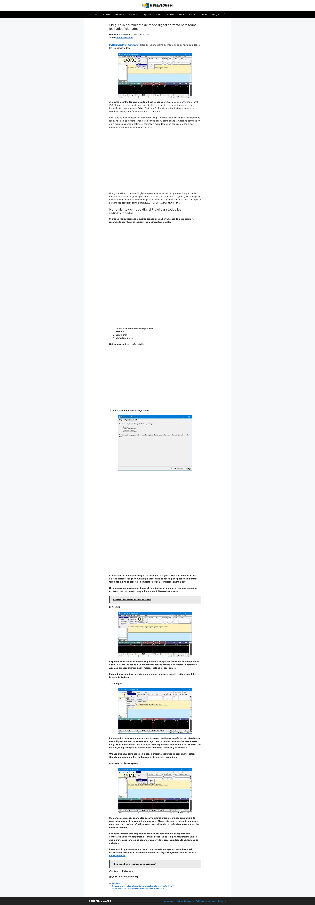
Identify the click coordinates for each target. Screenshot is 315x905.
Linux (181, 14)
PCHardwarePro (117, 45)
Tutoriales (170, 14)
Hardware (119, 14)
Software (106, 14)
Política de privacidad (206, 901)
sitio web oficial (117, 855)
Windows (94, 14)
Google (215, 14)
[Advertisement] (155, 149)
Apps (158, 14)
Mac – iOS (133, 14)
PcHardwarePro (124, 37)
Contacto (222, 901)
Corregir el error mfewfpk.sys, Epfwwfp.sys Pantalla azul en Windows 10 (143, 886)
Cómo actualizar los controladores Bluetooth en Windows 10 (138, 888)
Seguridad (146, 14)
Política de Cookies (185, 901)
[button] (224, 14)
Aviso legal (169, 901)
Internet (204, 14)
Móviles (192, 14)
